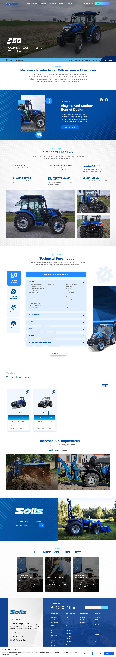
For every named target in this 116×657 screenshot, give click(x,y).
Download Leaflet (70, 127)
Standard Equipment (13, 297)
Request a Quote (58, 353)
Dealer (61, 3)
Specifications (86, 60)
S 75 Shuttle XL (70, 639)
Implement (52, 3)
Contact (69, 3)
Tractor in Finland (97, 638)
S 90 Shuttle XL (70, 641)
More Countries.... (98, 643)
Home (28, 3)
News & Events (55, 628)
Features (70, 60)
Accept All (108, 653)
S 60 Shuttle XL (70, 636)
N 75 (67, 644)
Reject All (98, 653)
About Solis (54, 617)
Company (34, 3)
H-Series (82, 622)
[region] (58, 652)
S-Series (82, 617)
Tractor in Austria (97, 618)
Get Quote (109, 60)
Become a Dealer (54, 632)
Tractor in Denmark (97, 628)
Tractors (43, 3)
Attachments (96, 60)
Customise (87, 653)
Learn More (18, 487)
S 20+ (67, 622)
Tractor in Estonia (97, 633)
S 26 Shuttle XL (70, 630)
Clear (41, 525)
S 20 (67, 620)
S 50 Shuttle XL (70, 633)
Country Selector (103, 3)
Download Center (54, 637)
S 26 (67, 628)
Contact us (54, 645)
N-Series (82, 620)
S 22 (67, 625)
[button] (73, 4)
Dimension (13, 312)
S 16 (67, 617)
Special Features (13, 329)
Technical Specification (14, 281)
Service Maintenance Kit (55, 641)
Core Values (54, 620)
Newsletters (54, 622)
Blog (52, 625)
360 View (77, 60)
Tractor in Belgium (97, 623)
